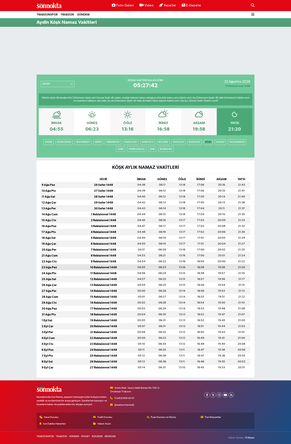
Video (149, 5)
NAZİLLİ (220, 142)
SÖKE (120, 149)
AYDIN (48, 142)
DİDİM (98, 142)
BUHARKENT (83, 142)
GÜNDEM (83, 14)
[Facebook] (207, 395)
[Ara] (252, 5)
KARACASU (131, 142)
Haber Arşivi (104, 423)
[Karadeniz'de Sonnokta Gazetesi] (49, 5)
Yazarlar (170, 5)
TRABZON (67, 14)
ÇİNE (152, 149)
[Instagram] (219, 395)
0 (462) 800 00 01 (124, 398)
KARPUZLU (148, 142)
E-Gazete (193, 5)
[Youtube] (225, 395)
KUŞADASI (194, 142)
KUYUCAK (178, 142)
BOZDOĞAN (64, 142)
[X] (213, 395)
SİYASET (85, 436)
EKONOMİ (110, 436)
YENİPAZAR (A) (136, 149)
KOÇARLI (163, 142)
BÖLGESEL (97, 436)
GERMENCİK (113, 142)
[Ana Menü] (252, 14)
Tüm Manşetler (213, 417)
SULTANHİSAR (237, 142)
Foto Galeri (125, 5)
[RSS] (231, 395)
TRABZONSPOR (47, 14)
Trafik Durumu (104, 417)
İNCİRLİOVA (166, 149)
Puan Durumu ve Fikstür (163, 417)
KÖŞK (208, 142)
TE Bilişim (249, 437)
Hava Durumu (51, 417)
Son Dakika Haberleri (54, 423)
